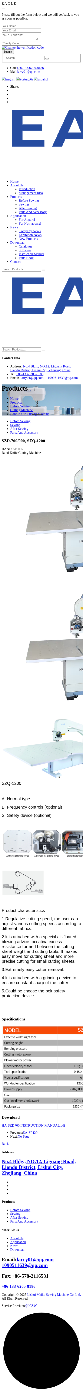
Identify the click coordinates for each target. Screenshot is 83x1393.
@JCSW (31, 1305)
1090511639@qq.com (63, 378)
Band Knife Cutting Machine (29, 414)
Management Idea (31, 193)
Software (25, 250)
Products (16, 196)
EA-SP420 (30, 1132)
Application (18, 216)
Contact (15, 261)
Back (5, 1143)
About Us (16, 185)
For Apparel (27, 219)
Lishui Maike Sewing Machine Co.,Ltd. (54, 1294)
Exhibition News (30, 235)
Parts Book (26, 258)
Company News (30, 231)
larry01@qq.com (28, 71)
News (14, 227)
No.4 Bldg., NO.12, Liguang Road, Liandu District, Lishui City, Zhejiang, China (40, 368)
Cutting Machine (21, 410)
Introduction (27, 189)
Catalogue (25, 246)
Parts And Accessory (33, 212)
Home (14, 181)
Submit (7, 51)
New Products (28, 239)
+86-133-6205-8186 (30, 68)
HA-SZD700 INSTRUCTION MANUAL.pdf (33, 1125)
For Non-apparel (30, 223)
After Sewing (28, 208)
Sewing (24, 204)
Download (17, 242)
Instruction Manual (31, 254)
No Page (23, 1136)
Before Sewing (29, 200)
